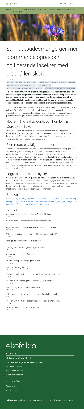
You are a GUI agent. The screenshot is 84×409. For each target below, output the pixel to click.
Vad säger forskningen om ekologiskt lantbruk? (24, 362)
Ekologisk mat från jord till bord (18, 358)
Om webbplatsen (13, 390)
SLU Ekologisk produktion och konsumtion (60, 400)
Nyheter (12, 12)
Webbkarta (10, 386)
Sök (64, 4)
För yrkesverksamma (14, 375)
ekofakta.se (12, 400)
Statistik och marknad (14, 371)
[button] (73, 4)
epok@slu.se (23, 400)
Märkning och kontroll (14, 366)
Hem (8, 9)
